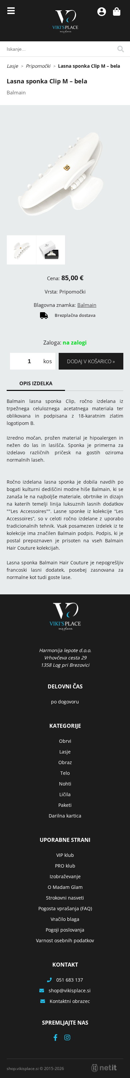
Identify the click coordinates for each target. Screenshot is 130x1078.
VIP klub (65, 855)
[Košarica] (116, 11)
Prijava (101, 11)
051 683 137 (69, 980)
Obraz (65, 762)
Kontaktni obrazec (70, 1001)
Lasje (12, 66)
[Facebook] (58, 1038)
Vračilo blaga (65, 919)
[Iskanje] (120, 49)
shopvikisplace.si (70, 990)
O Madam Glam (65, 887)
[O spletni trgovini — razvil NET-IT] (104, 1068)
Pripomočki (38, 66)
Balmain (86, 305)
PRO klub (65, 866)
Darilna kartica (65, 816)
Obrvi (65, 741)
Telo (65, 773)
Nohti (65, 783)
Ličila (65, 794)
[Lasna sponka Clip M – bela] (65, 176)
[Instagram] (70, 1038)
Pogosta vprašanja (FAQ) (65, 908)
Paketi (65, 805)
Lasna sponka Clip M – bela (89, 66)
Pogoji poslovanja (65, 930)
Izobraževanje (65, 876)
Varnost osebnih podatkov (65, 940)
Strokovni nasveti (65, 898)
